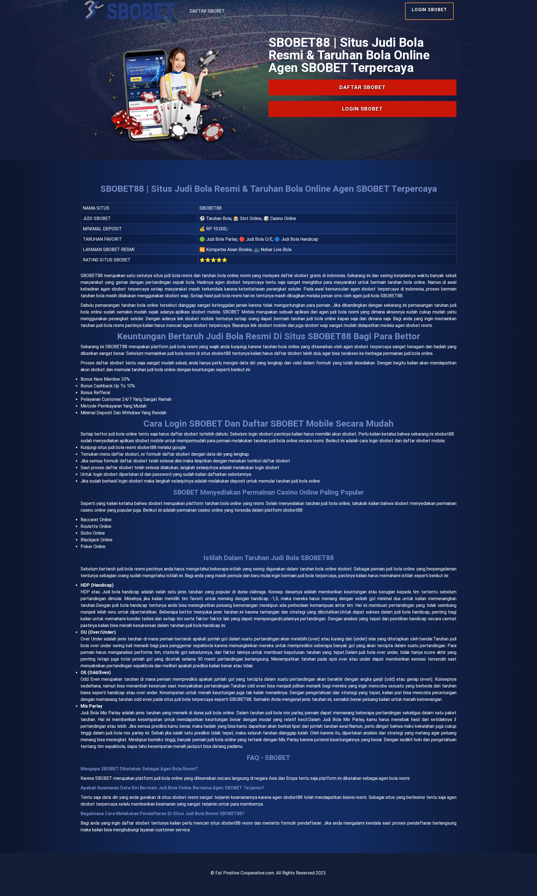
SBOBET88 (92, 275)
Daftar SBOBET (362, 87)
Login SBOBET (429, 9)
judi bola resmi (131, 569)
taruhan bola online (281, 346)
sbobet (155, 503)
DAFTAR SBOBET (207, 11)
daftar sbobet (184, 434)
